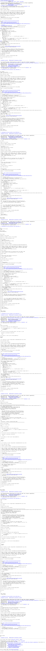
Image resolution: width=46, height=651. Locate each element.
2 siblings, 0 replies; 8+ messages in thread (9, 603)
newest (21, 639)
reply (7, 60)
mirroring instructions (14, 649)
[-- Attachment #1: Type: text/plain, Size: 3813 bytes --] (10, 226)
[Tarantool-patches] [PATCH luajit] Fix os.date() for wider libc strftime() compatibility (23, 317)
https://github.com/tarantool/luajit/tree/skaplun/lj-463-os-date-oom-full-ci (16, 23)
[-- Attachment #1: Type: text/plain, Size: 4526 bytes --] (10, 498)
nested (12, 60)
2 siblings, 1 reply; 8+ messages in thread (8, 321)
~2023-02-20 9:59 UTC (15, 639)
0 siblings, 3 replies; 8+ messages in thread (9, 5)
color (15, 1)
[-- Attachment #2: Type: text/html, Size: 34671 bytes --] (10, 596)
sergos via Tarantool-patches (13, 65)
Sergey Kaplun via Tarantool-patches (15, 222)
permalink (25, 6)
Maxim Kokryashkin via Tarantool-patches (15, 4)
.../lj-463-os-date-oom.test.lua (6, 25)
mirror (18, 1)
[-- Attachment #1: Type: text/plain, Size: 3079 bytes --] (10, 69)
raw (28, 6)
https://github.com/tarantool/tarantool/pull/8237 (11, 90)
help (12, 1)
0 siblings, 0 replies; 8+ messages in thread (9, 223)
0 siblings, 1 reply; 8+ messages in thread (8, 138)
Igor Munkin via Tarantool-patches (14, 66)
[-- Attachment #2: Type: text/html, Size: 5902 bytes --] (10, 313)
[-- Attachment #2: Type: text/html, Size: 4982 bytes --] (10, 132)
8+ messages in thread (18, 60)
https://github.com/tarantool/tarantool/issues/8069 (11, 92)
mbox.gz (16, 640)
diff (1, 28)
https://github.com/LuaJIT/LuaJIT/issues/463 (9, 22)
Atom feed (21, 1)
